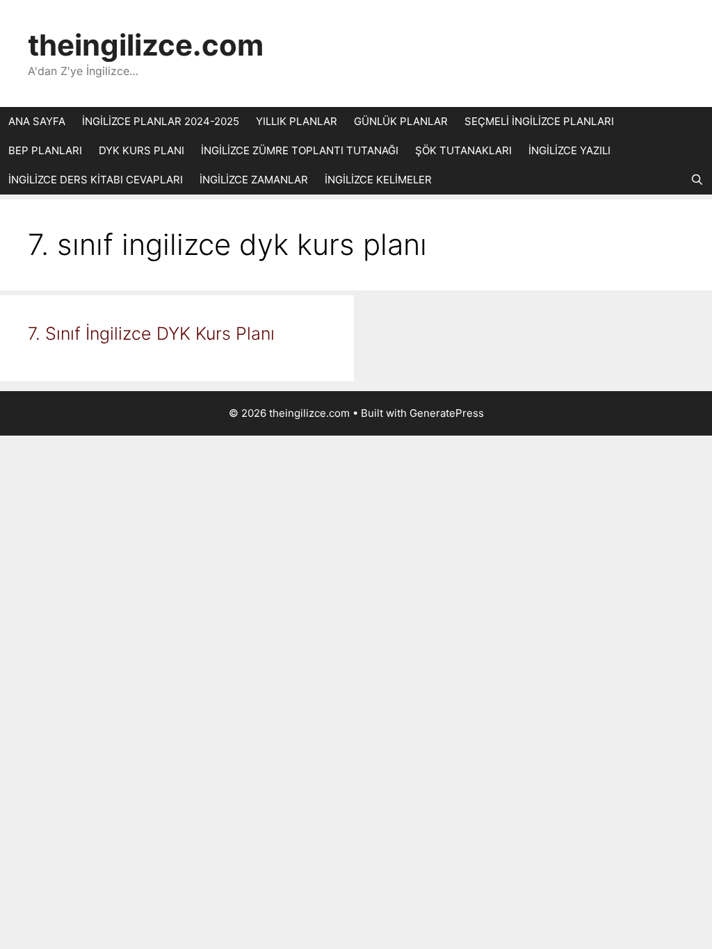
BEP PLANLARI (45, 150)
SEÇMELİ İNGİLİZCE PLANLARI (539, 121)
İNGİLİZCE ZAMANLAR (254, 179)
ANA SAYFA (36, 121)
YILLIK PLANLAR (296, 121)
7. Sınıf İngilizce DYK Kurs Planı (151, 333)
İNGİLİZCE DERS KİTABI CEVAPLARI (95, 179)
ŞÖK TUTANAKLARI (463, 150)
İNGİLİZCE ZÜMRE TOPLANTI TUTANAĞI (299, 150)
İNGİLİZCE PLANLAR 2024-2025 (160, 121)
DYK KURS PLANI (141, 150)
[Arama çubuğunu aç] (697, 180)
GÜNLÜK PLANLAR (401, 121)
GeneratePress (447, 413)
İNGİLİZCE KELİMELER (378, 179)
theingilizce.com (146, 45)
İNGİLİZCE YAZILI (569, 150)
